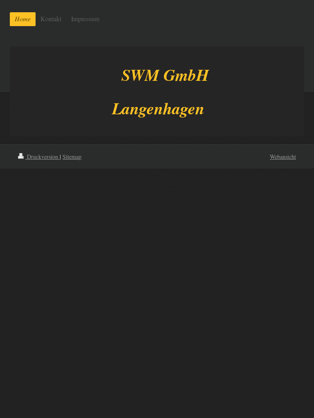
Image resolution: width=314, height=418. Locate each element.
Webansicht (283, 156)
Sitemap (72, 156)
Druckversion (42, 156)
